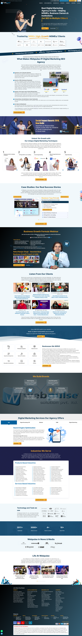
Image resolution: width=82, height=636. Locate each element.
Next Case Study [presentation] (64, 194)
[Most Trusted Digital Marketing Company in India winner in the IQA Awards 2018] (36, 255)
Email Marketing (30, 598)
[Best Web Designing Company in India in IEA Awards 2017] (21, 255)
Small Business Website (17, 589)
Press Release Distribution (46, 591)
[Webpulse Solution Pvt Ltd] (5, 3)
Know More (16, 440)
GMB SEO (29, 591)
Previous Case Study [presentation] (17, 194)
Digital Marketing (47, 3)
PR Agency (43, 590)
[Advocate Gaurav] (41, 284)
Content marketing (30, 601)
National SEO (7, 159)
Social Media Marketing (70, 155)
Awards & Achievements (60, 595)
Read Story (28, 262)
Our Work (73, 3)
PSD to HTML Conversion (18, 596)
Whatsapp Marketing (70, 159)
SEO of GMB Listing (54, 155)
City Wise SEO (7, 156)
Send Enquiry (45, 363)
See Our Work (52, 25)
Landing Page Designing (17, 598)
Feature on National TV (39, 160)
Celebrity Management (46, 601)
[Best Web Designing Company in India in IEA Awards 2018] (26, 255)
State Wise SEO (7, 158)
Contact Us (58, 601)
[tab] (9, 345)
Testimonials (58, 594)
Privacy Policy (58, 607)
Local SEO (6, 155)
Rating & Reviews (54, 156)
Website (41, 3)
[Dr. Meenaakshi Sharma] (60, 302)
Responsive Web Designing (18, 599)
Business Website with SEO (18, 591)
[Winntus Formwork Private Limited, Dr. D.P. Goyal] (22, 284)
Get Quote (40, 333)
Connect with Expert (18, 109)
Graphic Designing (45, 603)
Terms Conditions (59, 605)
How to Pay (58, 600)
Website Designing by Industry (18, 595)
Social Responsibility (59, 599)
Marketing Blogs (59, 598)
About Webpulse (58, 589)
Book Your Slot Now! (18, 262)
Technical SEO (22, 158)
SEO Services (29, 590)
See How (44, 25)
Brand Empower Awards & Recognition (40, 156)
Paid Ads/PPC (29, 595)
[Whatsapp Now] (2, 631)
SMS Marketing (69, 162)
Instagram (19, 621)
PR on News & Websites (39, 159)
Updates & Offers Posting (55, 159)
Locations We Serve (59, 604)
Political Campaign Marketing (32, 603)
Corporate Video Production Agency (47, 597)
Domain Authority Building (24, 156)
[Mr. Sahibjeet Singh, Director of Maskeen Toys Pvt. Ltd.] (60, 284)
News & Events (58, 596)
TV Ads (43, 599)
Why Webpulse (58, 591)
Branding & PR (56, 3)
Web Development (16, 594)
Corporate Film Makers (46, 595)
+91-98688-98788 (55, 0)
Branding (57, 603)
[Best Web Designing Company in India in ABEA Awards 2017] (16, 255)
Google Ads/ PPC (69, 156)
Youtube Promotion (30, 594)
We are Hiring (72, 0)
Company (68, 3)
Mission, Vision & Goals (60, 590)
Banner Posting (53, 158)
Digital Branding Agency (46, 594)
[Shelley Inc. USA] (22, 302)
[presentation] (4, 123)
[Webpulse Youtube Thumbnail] (50, 80)
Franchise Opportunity (64, 0)
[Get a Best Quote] (2, 634)
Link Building (22, 155)
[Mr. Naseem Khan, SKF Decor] (41, 302)
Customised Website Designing (18, 590)
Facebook (15, 621)
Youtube (23, 621)
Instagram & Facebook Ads (71, 158)
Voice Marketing (30, 600)
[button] (55, 199)
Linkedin (30, 621)
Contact (79, 3)
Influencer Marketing (45, 600)
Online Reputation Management (47, 589)
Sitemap (57, 608)
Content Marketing (23, 159)
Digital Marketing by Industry (32, 604)
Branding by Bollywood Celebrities (41, 158)
